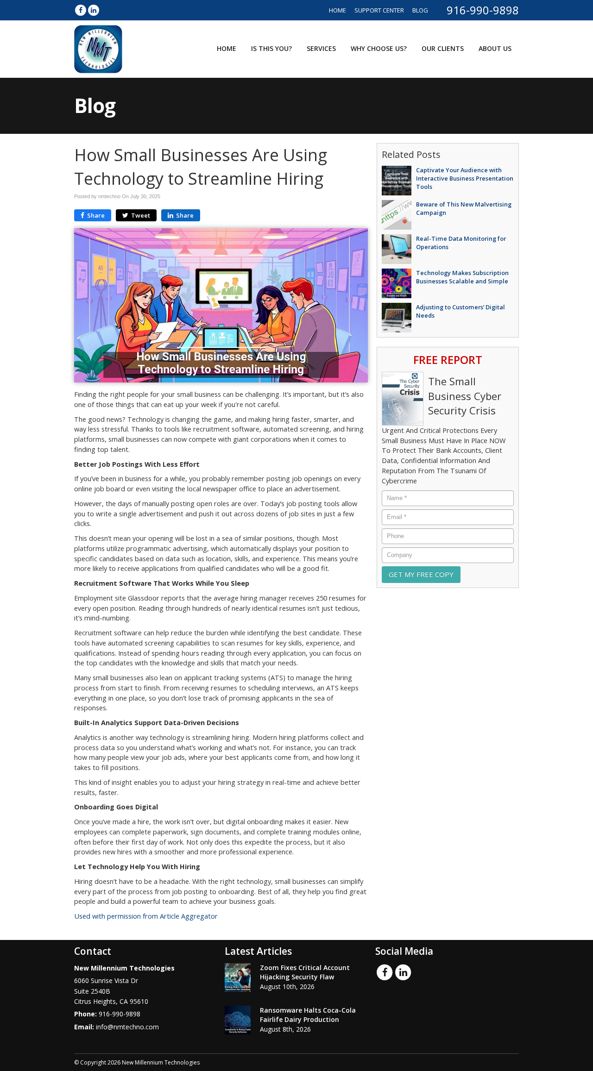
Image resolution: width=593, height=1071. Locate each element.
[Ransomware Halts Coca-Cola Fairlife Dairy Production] (238, 1020)
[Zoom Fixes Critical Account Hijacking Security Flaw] (238, 977)
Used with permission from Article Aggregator (146, 916)
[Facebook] (80, 10)
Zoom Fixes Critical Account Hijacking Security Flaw (305, 972)
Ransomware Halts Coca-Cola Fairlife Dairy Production (308, 1015)
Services (321, 48)
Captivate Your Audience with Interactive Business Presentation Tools (464, 178)
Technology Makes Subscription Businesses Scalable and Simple (462, 277)
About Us (495, 48)
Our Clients (443, 48)
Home (337, 10)
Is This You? (271, 48)
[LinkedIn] (93, 10)
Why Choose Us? (379, 48)
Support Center (379, 10)
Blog (420, 10)
